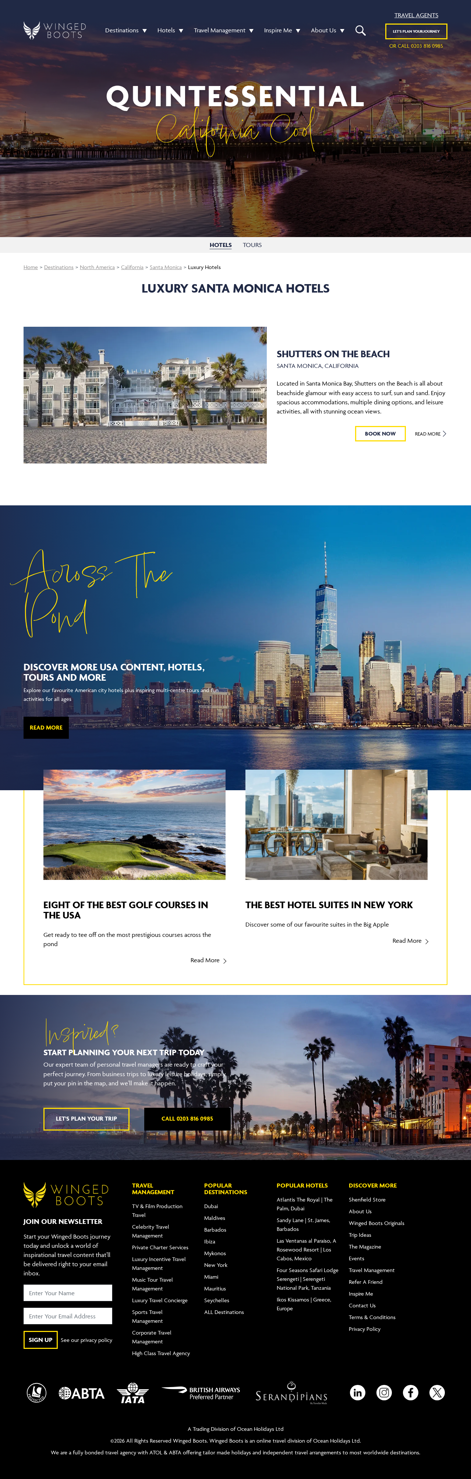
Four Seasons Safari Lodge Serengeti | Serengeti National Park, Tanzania (308, 1279)
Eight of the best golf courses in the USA (125, 910)
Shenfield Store (367, 1199)
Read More (428, 434)
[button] (143, 30)
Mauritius (215, 1288)
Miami (211, 1276)
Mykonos (215, 1253)
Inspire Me (278, 30)
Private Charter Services (160, 1247)
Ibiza (209, 1241)
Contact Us (362, 1305)
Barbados (215, 1229)
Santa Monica (166, 267)
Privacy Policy (364, 1328)
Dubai (211, 1206)
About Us (323, 30)
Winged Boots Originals (376, 1223)
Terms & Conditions (372, 1317)
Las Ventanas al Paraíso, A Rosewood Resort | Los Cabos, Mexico (306, 1249)
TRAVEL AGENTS (416, 15)
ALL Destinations (224, 1311)
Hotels (166, 30)
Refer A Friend (366, 1281)
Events (356, 1258)
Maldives (214, 1217)
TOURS (252, 244)
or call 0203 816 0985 (416, 46)
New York (215, 1264)
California (132, 267)
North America (97, 267)
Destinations (122, 30)
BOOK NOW (380, 433)
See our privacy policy (86, 1339)
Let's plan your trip (86, 1118)
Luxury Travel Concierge (160, 1300)
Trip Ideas (360, 1234)
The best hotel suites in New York (329, 905)
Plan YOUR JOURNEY (416, 31)
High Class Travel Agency (161, 1353)
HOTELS (221, 244)
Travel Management (219, 30)
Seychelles (216, 1300)
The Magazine (365, 1246)
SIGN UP (41, 1339)
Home (31, 267)
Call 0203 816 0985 (187, 1118)
